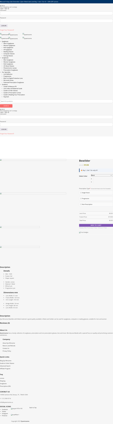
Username (3, 10)
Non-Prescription (87, 204)
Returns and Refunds (9, 346)
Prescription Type (84, 188)
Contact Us (6, 348)
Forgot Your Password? (7, 30)
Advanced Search (5, 366)
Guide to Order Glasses (7, 363)
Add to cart (96, 225)
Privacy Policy (7, 351)
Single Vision (86, 193)
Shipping (2, 381)
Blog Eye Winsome (5, 360)
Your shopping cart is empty (8, 7)
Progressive (85, 198)
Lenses (2, 378)
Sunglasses (3, 383)
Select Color (83, 176)
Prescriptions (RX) (5, 386)
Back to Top (32, 407)
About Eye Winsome (9, 343)
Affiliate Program (5, 368)
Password (3, 18)
